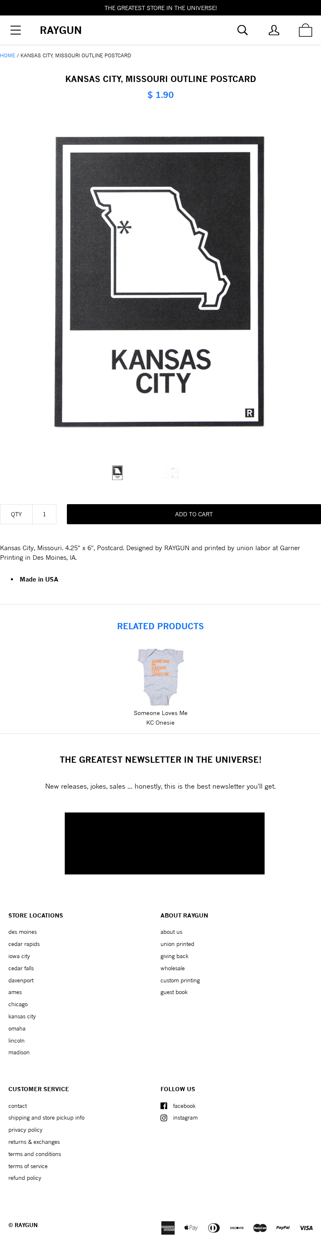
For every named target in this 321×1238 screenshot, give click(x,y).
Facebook (184, 1105)
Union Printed (177, 944)
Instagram (185, 1117)
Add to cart (194, 514)
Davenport (20, 980)
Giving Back (174, 956)
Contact (17, 1105)
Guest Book (174, 992)
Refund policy (24, 1177)
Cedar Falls (21, 968)
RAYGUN (26, 1225)
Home (7, 55)
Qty (16, 514)
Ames (15, 992)
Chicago (18, 1004)
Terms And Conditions (34, 1154)
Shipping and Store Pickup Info (46, 1117)
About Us (171, 931)
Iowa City (19, 956)
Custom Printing (180, 980)
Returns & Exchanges (34, 1141)
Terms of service (28, 1166)
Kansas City (22, 1016)
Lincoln (16, 1040)
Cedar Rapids (24, 944)
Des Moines (22, 931)
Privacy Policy (25, 1129)
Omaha (16, 1028)
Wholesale (172, 968)
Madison (19, 1052)
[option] (133, 472)
